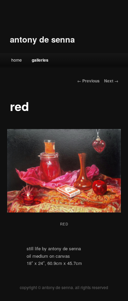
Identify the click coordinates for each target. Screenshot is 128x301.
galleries (40, 60)
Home (16, 60)
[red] (63, 170)
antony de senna (42, 39)
